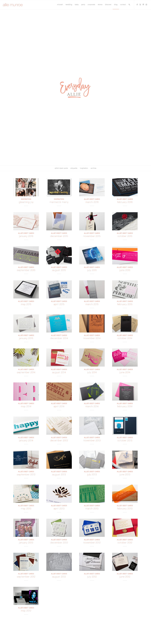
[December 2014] (59, 323)
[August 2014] (59, 357)
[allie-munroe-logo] (13, 4)
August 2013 (59, 474)
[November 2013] (92, 426)
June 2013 (124, 474)
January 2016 (26, 236)
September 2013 (26, 474)
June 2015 (125, 270)
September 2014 (26, 372)
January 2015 (26, 338)
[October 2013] (125, 426)
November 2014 (92, 338)
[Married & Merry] (59, 187)
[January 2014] (26, 426)
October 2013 (124, 440)
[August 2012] (59, 562)
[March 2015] (92, 289)
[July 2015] (92, 255)
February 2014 (125, 406)
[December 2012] (59, 528)
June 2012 (125, 576)
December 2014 (59, 338)
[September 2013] (26, 460)
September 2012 (26, 576)
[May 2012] (26, 596)
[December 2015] (59, 221)
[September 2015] (26, 255)
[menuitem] (60, 4)
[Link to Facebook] (137, 4)
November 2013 (92, 440)
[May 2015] (26, 289)
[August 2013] (59, 460)
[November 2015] (92, 221)
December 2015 (59, 236)
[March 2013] (92, 494)
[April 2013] (59, 494)
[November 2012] (92, 528)
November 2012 (92, 542)
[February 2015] (125, 289)
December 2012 (59, 542)
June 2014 (125, 372)
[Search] (129, 4)
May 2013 (26, 508)
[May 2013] (26, 494)
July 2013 (92, 474)
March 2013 (92, 508)
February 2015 (125, 304)
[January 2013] (26, 528)
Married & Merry (59, 202)
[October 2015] (125, 221)
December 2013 (59, 440)
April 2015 (59, 304)
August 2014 (59, 372)
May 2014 (26, 406)
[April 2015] (59, 289)
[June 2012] (125, 562)
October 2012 (125, 542)
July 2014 (92, 372)
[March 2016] (92, 187)
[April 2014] (59, 391)
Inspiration (26, 199)
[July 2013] (92, 460)
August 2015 (59, 270)
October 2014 (125, 338)
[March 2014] (92, 391)
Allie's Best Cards (92, 199)
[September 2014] (26, 357)
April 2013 (59, 508)
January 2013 (26, 542)
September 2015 (26, 270)
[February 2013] (125, 494)
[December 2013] (59, 426)
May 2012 (26, 610)
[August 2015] (59, 255)
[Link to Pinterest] (143, 4)
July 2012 (92, 576)
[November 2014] (92, 323)
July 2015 (92, 270)
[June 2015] (125, 255)
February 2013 (125, 508)
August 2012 (59, 576)
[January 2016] (26, 221)
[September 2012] (26, 562)
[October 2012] (125, 528)
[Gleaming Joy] (26, 187)
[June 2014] (125, 357)
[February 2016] (125, 187)
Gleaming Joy (26, 202)
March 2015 (92, 304)
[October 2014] (125, 323)
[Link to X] (140, 4)
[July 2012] (92, 562)
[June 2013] (125, 460)
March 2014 (92, 406)
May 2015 (26, 304)
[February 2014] (125, 391)
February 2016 (125, 202)
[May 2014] (26, 391)
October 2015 (125, 236)
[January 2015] (26, 323)
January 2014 (26, 440)
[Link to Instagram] (146, 4)
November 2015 (92, 236)
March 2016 (92, 202)
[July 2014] (92, 357)
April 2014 (59, 406)
